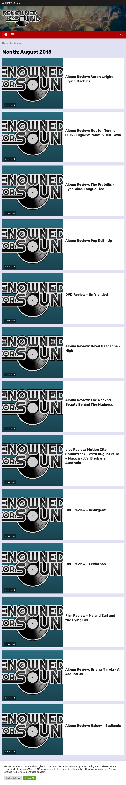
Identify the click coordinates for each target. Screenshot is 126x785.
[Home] (6, 35)
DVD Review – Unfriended (86, 295)
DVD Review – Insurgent (85, 510)
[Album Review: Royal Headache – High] (32, 352)
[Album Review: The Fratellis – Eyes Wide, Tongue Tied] (32, 190)
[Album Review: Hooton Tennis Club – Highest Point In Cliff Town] (32, 137)
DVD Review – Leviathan (85, 564)
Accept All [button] (29, 778)
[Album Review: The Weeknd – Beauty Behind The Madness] (32, 406)
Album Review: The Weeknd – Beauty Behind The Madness (89, 402)
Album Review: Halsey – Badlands (93, 726)
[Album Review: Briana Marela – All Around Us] (32, 675)
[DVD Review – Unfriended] (32, 298)
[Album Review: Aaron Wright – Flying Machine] (32, 83)
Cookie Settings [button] (13, 778)
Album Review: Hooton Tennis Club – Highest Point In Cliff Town (93, 133)
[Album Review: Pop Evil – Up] (32, 244)
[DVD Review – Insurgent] (32, 514)
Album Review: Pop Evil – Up (88, 241)
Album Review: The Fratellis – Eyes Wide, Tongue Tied (89, 186)
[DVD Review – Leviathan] (32, 568)
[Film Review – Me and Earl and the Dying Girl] (32, 622)
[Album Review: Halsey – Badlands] (32, 729)
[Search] (121, 35)
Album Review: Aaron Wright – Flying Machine (90, 79)
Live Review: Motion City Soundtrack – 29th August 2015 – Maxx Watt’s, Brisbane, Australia (92, 456)
